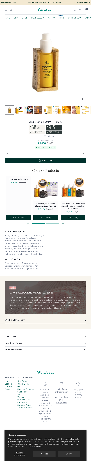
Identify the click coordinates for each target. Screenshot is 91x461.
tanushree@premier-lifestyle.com (61, 400)
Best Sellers (22, 381)
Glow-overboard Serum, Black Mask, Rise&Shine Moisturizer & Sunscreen (73, 206)
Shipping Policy (24, 405)
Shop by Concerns (25, 389)
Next (63, 223)
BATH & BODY (74, 18)
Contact (8, 387)
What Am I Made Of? (15, 320)
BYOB (24, 18)
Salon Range (23, 392)
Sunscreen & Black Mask (18, 179)
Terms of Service (25, 408)
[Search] (11, 10)
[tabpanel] (18, 198)
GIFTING (52, 18)
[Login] (80, 10)
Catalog (8, 384)
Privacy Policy (36, 446)
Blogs (7, 389)
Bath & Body (23, 384)
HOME (7, 18)
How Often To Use (13, 343)
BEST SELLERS (38, 18)
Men (19, 394)
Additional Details (13, 350)
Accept (44, 454)
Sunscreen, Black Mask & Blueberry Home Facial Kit (45, 205)
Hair (19, 387)
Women (20, 397)
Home (7, 381)
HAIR (61, 18)
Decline (69, 454)
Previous (28, 223)
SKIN (16, 18)
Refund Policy (23, 402)
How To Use (10, 336)
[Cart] (85, 10)
